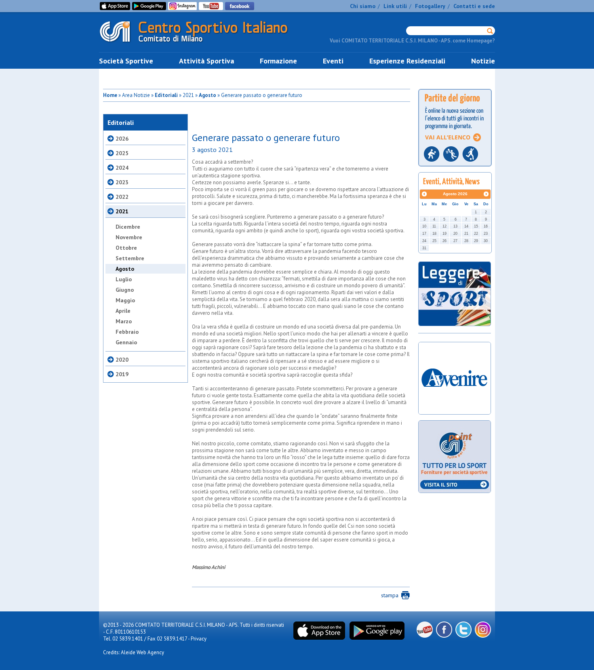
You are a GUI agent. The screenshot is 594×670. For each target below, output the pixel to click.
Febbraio (127, 331)
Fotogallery (430, 6)
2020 (122, 359)
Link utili (395, 6)
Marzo (124, 321)
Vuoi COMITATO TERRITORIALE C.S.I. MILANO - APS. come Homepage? (412, 40)
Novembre (129, 237)
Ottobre (126, 247)
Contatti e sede (474, 6)
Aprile (123, 310)
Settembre (130, 258)
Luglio (124, 279)
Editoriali (166, 95)
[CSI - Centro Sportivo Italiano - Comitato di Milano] (200, 43)
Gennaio (126, 342)
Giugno (125, 289)
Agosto (207, 95)
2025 (122, 153)
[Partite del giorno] (455, 168)
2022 (122, 196)
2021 (122, 211)
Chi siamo (362, 6)
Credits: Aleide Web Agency (133, 652)
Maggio (125, 300)
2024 (122, 167)
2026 (122, 138)
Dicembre (128, 226)
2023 (122, 182)
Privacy (198, 638)
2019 (122, 374)
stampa (389, 595)
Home (110, 95)
